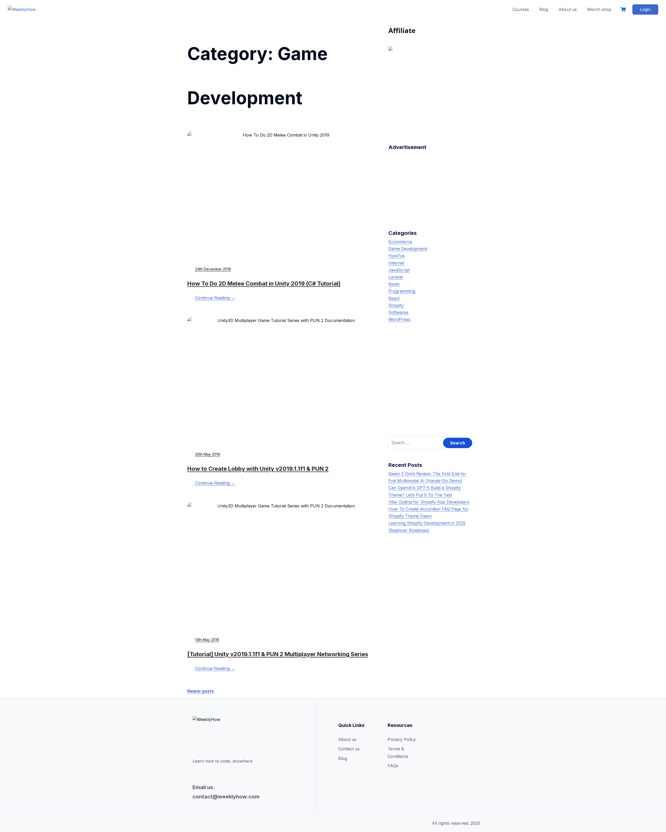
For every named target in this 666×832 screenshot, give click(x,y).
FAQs (393, 765)
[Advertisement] (430, 184)
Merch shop (599, 9)
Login (645, 9)
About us (568, 9)
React (394, 298)
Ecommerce (400, 241)
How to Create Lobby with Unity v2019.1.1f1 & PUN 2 (258, 468)
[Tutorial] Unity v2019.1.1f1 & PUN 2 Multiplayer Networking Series (277, 654)
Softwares (398, 312)
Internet (396, 263)
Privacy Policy (402, 739)
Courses (521, 9)
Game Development (407, 248)
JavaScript (399, 270)
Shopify (396, 305)
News (394, 284)
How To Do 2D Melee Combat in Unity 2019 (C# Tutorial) (264, 283)
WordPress (399, 319)
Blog (543, 9)
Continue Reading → (215, 297)
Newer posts (200, 691)
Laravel (395, 277)
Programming (401, 291)
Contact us (349, 748)
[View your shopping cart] (623, 9)
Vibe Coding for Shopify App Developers (428, 502)
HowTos (396, 255)
